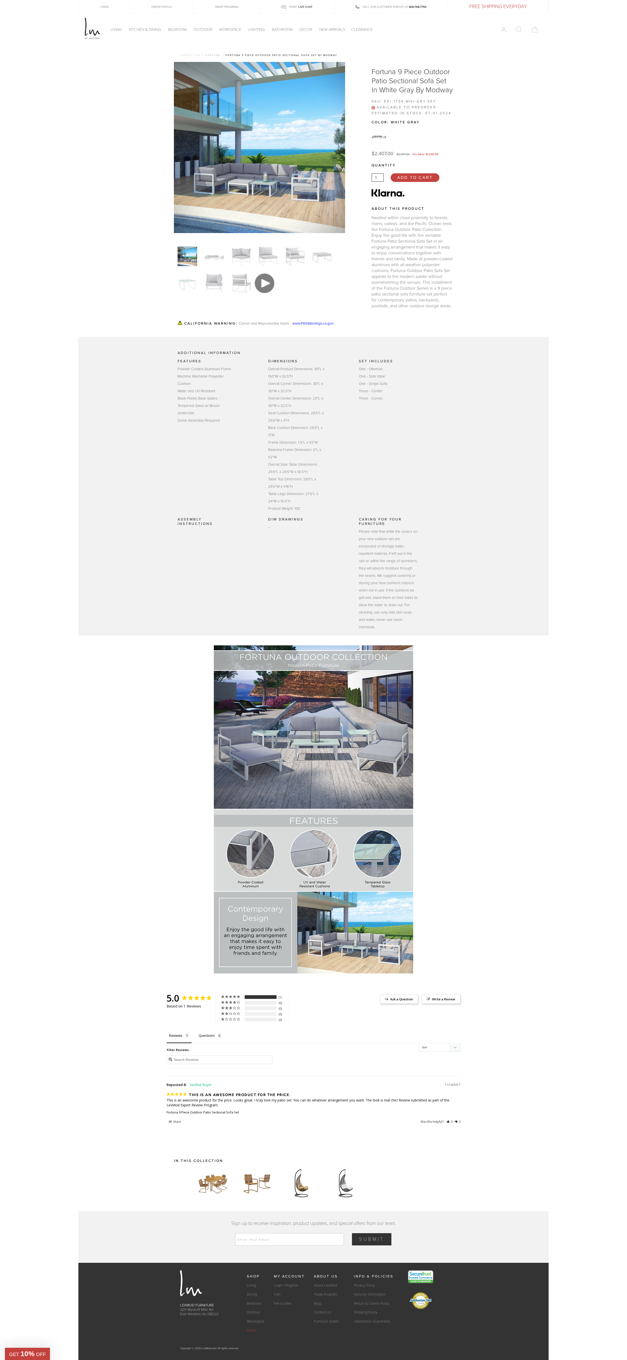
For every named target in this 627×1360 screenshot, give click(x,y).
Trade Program (325, 1294)
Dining (252, 1294)
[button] (449, 1122)
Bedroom (177, 29)
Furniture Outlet (326, 1321)
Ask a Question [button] (401, 999)
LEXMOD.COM (190, 55)
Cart (277, 1294)
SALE (251, 1330)
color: (396, 122)
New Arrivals (332, 29)
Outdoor (203, 29)
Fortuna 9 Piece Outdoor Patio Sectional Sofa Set (203, 1112)
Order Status (161, 7)
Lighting (257, 29)
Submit (371, 1239)
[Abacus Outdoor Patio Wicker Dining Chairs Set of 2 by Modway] (257, 1183)
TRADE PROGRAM (226, 7)
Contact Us (322, 1312)
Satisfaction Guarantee (372, 1321)
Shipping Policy (365, 1312)
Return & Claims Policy (371, 1303)
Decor (306, 29)
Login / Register (286, 1285)
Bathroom (282, 29)
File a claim (282, 1303)
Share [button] (176, 1122)
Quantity (384, 165)
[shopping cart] (535, 29)
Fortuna (212, 55)
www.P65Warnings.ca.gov (313, 323)
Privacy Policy (364, 1285)
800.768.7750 (417, 7)
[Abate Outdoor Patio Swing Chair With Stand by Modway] (301, 1183)
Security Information (370, 1294)
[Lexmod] (92, 29)
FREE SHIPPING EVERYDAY (498, 7)
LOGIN (104, 7)
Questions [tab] (207, 1035)
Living (116, 29)
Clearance (362, 29)
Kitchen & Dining (145, 29)
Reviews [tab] (175, 1035)
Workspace (230, 29)
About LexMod (325, 1285)
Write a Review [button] (443, 999)
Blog (317, 1303)
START (300, 7)
